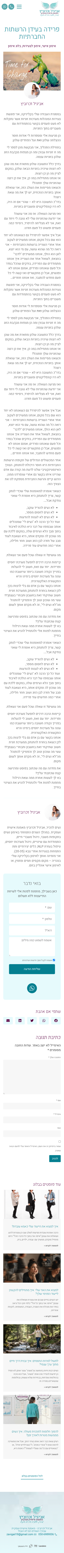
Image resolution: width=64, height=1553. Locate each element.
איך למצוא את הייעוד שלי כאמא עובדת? (35, 1226)
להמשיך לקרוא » (51, 1245)
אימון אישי (49, 46)
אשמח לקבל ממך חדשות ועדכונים (37, 960)
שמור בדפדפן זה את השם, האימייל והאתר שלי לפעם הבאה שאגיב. (35, 1148)
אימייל (57, 1114)
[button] (56, 1020)
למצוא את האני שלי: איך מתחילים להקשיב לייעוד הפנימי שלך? (33, 1292)
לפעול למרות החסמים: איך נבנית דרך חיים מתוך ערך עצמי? (34, 1363)
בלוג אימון (14, 46)
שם (58, 1100)
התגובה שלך (54, 1057)
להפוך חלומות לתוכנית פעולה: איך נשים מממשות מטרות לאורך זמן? (35, 1433)
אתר (59, 1128)
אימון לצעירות (31, 46)
